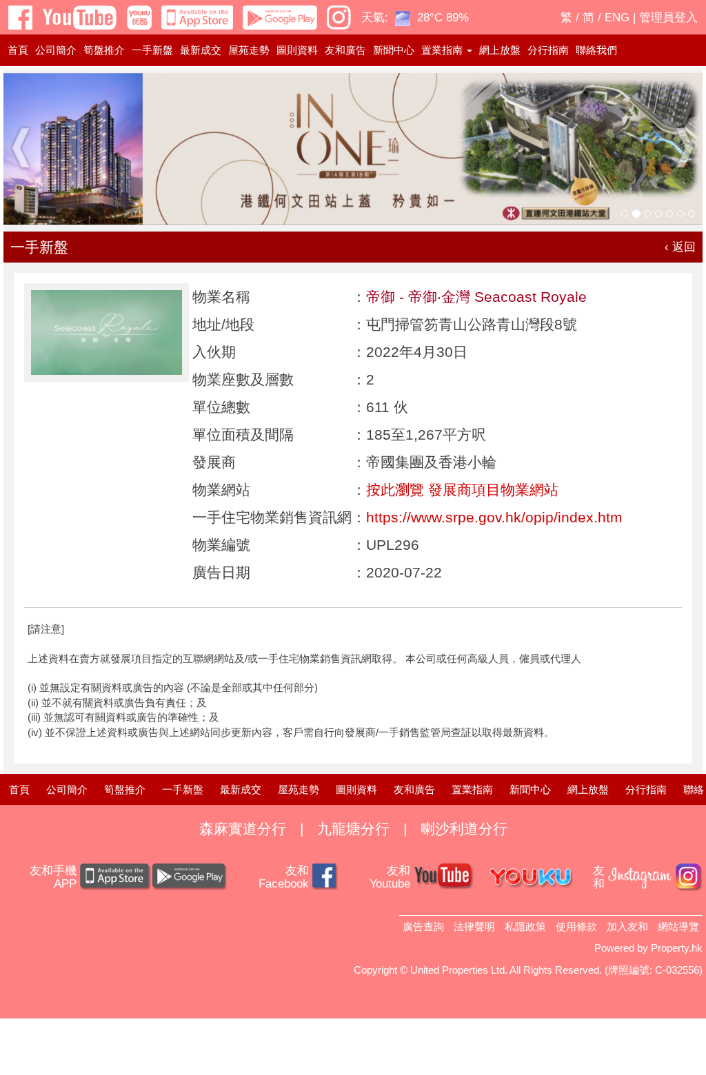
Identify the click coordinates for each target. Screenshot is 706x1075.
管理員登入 (668, 17)
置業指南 (472, 789)
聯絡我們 (596, 50)
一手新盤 (152, 50)
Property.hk (677, 948)
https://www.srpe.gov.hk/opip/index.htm (494, 517)
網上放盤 (500, 50)
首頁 (18, 50)
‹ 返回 (680, 247)
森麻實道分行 (242, 829)
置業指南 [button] (443, 50)
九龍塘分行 (353, 829)
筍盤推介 (104, 50)
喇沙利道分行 (464, 829)
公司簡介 (56, 50)
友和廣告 (345, 50)
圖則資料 (297, 50)
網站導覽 (678, 926)
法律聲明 (474, 926)
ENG (617, 17)
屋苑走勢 (249, 50)
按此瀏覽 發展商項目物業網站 (462, 490)
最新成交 (200, 50)
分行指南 (548, 50)
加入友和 (627, 926)
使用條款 (576, 926)
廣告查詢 (423, 926)
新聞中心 (393, 50)
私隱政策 (525, 926)
